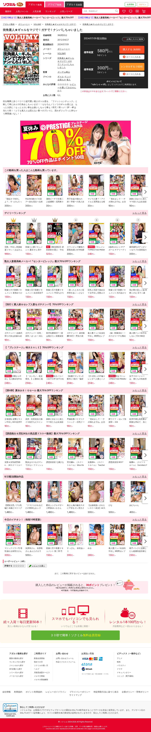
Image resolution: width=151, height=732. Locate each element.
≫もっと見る (139, 213)
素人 (69, 80)
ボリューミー (64, 49)
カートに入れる (132, 56)
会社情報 (6, 692)
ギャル (61, 76)
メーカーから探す (16, 676)
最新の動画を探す (16, 658)
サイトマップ (75, 695)
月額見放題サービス (42, 672)
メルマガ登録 (39, 676)
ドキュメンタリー (124, 672)
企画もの (62, 80)
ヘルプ (36, 669)
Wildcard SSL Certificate (10, 715)
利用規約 (18, 692)
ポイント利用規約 (34, 692)
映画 (118, 662)
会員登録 (130, 4)
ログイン (142, 4)
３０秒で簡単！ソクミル (75, 635)
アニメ (119, 658)
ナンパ (67, 76)
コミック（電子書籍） (126, 676)
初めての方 (38, 662)
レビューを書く (38, 566)
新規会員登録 (39, 658)
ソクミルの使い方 (41, 665)
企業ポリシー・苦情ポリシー (135, 692)
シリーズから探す (16, 672)
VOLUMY (62, 53)
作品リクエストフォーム (65, 662)
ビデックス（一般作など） (129, 653)
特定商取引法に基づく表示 (106, 692)
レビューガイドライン (56, 692)
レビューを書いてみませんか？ (67, 87)
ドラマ (119, 669)
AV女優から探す (15, 669)
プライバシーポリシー (80, 692)
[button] (10, 707)
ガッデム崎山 (64, 72)
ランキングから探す (17, 662)
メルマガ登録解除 (41, 680)
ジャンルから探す (16, 665)
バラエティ (121, 665)
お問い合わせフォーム (65, 658)
